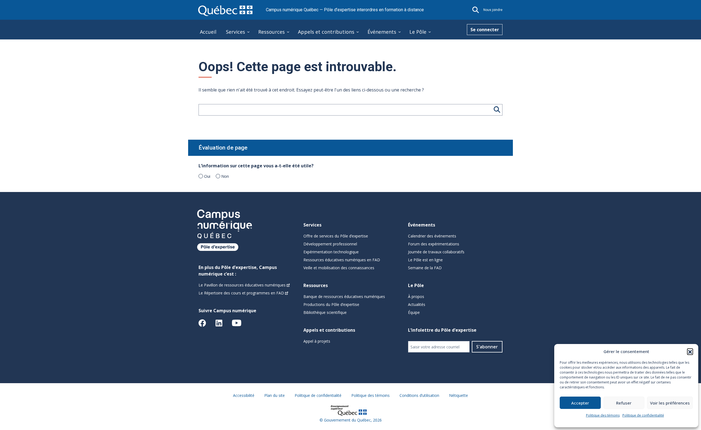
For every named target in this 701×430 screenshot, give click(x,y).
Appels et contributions (326, 31)
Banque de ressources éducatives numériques (344, 296)
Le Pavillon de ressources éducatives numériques (242, 285)
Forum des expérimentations (433, 243)
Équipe (414, 312)
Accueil (208, 31)
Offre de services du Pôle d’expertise (335, 236)
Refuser (623, 403)
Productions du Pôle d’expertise (331, 304)
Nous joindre (492, 10)
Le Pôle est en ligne (425, 259)
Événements (381, 31)
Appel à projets (316, 341)
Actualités (416, 304)
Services (235, 31)
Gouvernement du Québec (347, 420)
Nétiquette (458, 395)
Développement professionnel (330, 243)
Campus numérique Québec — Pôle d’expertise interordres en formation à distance (345, 9)
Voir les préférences (670, 403)
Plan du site (274, 395)
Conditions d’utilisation (419, 395)
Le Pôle (417, 31)
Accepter (580, 403)
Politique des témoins (603, 415)
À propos (416, 296)
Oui (207, 176)
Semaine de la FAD (425, 267)
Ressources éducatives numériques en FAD (341, 259)
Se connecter (484, 30)
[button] (690, 351)
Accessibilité (243, 395)
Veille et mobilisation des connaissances (338, 267)
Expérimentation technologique (331, 251)
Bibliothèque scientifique (325, 312)
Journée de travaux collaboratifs (436, 251)
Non (225, 176)
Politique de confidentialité (643, 415)
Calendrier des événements (432, 236)
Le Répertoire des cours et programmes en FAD (241, 293)
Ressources (271, 31)
